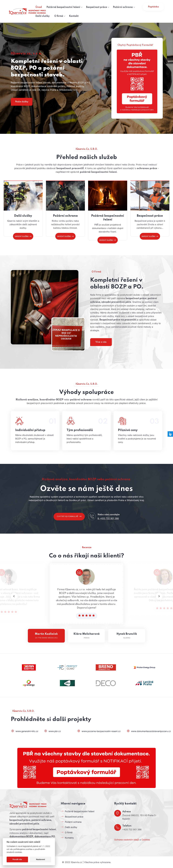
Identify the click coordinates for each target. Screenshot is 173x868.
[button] (159, 596)
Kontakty (69, 837)
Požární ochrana (65, 215)
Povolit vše (17, 859)
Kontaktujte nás (34, 430)
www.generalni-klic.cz (27, 731)
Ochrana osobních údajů (126, 839)
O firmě (68, 832)
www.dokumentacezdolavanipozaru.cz (151, 731)
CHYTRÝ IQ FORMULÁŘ (67, 516)
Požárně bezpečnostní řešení (107, 217)
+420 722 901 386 (132, 829)
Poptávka (153, 7)
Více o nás (101, 342)
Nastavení (40, 859)
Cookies (146, 839)
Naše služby (21, 102)
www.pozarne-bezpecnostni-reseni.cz (101, 731)
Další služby (23, 215)
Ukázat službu (22, 236)
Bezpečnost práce (150, 215)
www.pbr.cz (55, 731)
